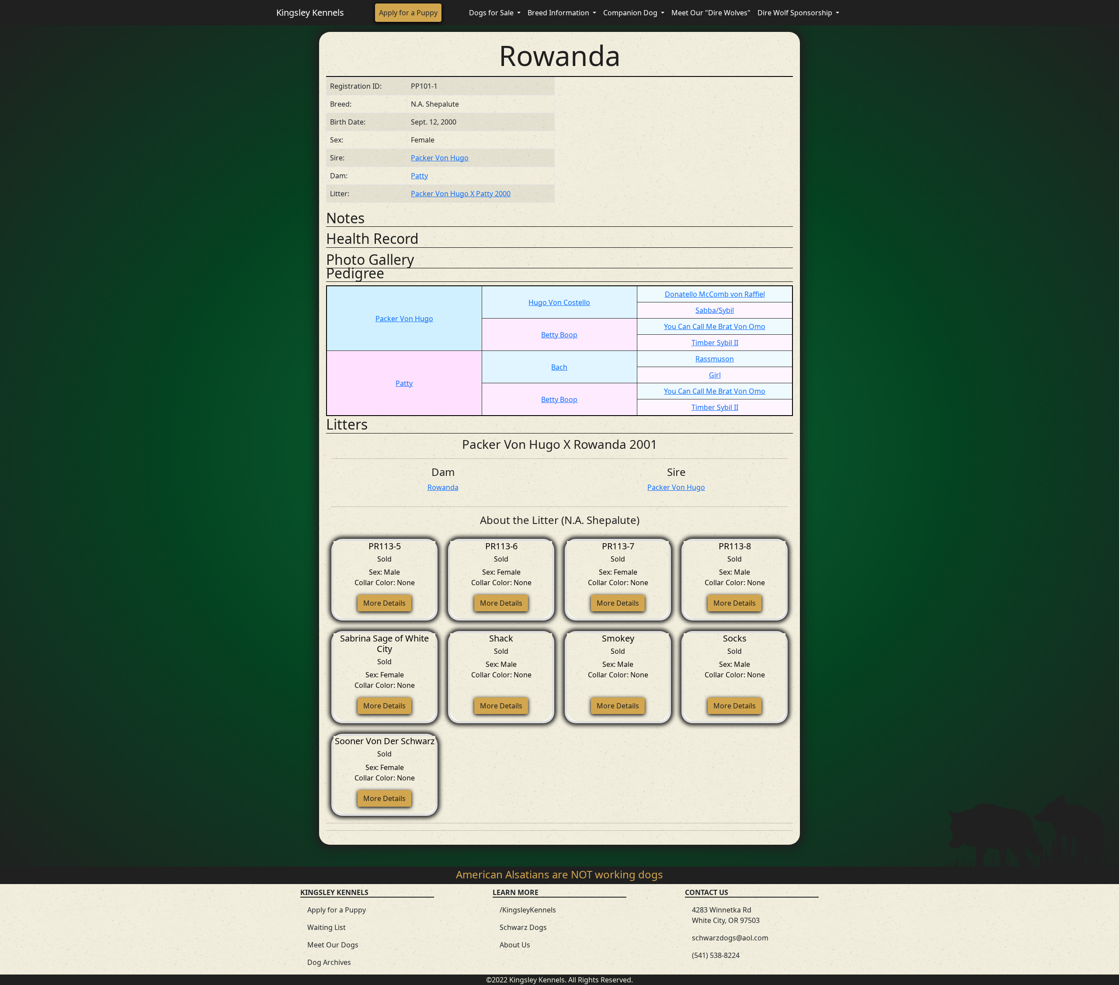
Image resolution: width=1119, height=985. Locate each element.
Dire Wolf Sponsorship (796, 12)
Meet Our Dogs (332, 945)
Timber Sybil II (715, 342)
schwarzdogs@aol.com (730, 938)
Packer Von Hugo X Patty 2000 (461, 193)
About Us (515, 945)
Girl (715, 375)
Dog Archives (329, 962)
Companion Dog (631, 12)
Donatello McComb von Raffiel (715, 294)
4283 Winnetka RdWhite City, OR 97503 (726, 915)
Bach (559, 367)
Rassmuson (714, 359)
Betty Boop (559, 335)
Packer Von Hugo (440, 158)
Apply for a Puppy (408, 12)
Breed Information (559, 12)
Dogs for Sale (492, 12)
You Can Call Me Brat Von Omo (714, 326)
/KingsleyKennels (528, 910)
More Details (384, 603)
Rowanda (443, 487)
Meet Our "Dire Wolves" (711, 12)
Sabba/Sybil (714, 310)
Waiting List (326, 927)
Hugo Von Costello (559, 302)
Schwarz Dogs (523, 927)
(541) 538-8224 (716, 955)
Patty (419, 175)
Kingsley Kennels (310, 12)
